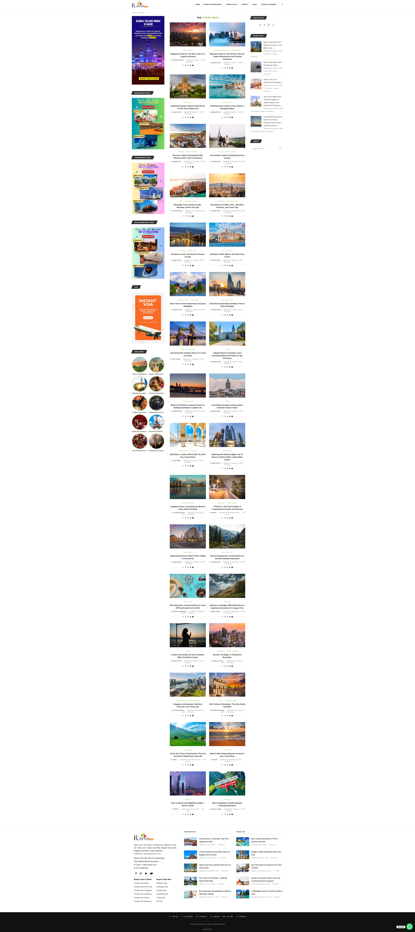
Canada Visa (161, 890)
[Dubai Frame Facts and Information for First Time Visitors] (190, 868)
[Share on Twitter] (188, 65)
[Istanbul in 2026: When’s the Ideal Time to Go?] (227, 235)
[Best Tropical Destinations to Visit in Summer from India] (242, 841)
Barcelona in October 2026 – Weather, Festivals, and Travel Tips (227, 206)
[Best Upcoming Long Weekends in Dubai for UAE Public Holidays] (190, 894)
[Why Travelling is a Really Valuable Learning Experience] (227, 783)
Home (198, 4)
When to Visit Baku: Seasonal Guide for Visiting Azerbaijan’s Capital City (188, 406)
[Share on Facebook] (185, 65)
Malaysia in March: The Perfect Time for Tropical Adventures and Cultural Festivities (227, 56)
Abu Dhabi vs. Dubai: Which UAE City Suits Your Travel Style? (188, 455)
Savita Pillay (176, 460)
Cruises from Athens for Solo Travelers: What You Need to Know (188, 655)
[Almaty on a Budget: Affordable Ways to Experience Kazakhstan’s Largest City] (227, 586)
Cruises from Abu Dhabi (143, 887)
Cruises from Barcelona (143, 901)
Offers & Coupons (268, 4)
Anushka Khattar (178, 60)
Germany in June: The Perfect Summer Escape (188, 255)
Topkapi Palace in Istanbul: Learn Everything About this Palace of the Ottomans (227, 355)
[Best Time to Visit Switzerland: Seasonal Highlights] (188, 284)
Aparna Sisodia (216, 809)
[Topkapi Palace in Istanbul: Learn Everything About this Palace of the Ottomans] (227, 333)
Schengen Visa (162, 887)
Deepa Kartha (216, 62)
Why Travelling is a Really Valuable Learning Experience (227, 804)
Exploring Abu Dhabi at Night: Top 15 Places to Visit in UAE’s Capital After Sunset (227, 457)
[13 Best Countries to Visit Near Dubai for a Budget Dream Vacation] (190, 854)
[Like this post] (183, 65)
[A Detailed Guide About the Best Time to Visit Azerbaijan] (227, 284)
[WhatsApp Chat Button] (409, 926)
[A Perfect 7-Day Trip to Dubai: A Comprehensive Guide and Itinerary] (227, 487)
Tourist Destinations (212, 4)
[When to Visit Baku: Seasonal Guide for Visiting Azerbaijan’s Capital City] (188, 385)
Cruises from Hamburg (142, 894)
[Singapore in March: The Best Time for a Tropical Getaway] (188, 34)
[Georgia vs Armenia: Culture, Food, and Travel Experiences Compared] (242, 881)
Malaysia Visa (161, 883)
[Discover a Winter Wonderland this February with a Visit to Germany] (188, 136)
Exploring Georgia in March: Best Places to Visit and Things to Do (188, 107)
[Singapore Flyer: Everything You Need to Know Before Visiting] (188, 487)
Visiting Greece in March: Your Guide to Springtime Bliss (227, 107)
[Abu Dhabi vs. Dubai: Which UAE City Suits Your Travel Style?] (188, 435)
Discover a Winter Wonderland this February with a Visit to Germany (188, 156)
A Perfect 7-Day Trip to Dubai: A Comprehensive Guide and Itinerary (227, 507)
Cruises (245, 4)
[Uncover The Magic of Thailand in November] (227, 635)
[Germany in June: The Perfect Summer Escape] (188, 235)
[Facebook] (136, 873)
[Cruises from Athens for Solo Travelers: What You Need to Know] (188, 635)
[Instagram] (141, 873)
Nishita (213, 512)
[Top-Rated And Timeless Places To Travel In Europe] (188, 333)
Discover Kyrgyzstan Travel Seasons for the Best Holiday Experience (227, 557)
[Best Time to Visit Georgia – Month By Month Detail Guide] (190, 881)
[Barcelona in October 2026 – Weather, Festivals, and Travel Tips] (227, 185)
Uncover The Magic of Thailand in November (227, 655)
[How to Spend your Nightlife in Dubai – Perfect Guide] (188, 783)
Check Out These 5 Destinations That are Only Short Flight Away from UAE (188, 754)
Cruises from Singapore (143, 890)
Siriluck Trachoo (218, 661)
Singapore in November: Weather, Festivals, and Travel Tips (187, 705)
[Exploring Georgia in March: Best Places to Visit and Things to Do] (188, 86)
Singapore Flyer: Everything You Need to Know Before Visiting (187, 507)
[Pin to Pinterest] (190, 65)
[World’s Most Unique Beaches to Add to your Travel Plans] (227, 734)
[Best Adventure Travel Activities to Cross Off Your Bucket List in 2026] (188, 586)
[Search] (282, 4)
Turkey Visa (160, 898)
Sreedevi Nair (176, 161)
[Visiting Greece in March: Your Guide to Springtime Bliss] (227, 86)
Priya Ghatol (176, 359)
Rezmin (214, 759)
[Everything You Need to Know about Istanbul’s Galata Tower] (227, 385)
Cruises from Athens (141, 898)
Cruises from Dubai (141, 883)
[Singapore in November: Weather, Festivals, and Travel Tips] (188, 685)
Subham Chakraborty (179, 611)
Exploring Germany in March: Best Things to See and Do (188, 557)
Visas (254, 4)
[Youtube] (151, 873)
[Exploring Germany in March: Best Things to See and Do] (188, 536)
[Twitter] (146, 873)
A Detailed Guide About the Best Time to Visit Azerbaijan (227, 304)
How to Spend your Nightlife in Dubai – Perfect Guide (188, 804)
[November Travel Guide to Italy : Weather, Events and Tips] (188, 185)
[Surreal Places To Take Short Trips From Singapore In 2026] (190, 841)
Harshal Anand (177, 211)
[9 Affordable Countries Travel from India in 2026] (242, 894)
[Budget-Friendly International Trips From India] (242, 854)
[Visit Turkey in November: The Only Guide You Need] (227, 685)
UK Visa (159, 901)
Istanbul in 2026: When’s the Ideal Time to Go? (227, 255)
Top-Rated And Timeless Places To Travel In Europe (188, 354)
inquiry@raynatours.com (152, 854)
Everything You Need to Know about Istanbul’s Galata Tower (227, 406)
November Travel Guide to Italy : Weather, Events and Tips (188, 206)
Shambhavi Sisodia (217, 710)
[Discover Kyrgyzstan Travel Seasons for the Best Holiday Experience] (227, 536)
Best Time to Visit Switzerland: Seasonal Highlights (188, 304)
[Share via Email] (193, 65)
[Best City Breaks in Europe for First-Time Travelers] (242, 868)
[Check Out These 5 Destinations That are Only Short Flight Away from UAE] (188, 734)
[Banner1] (148, 50)
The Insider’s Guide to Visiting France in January (227, 156)
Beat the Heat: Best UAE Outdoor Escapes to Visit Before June (273, 45)
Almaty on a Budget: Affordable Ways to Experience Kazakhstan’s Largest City (227, 606)
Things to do (231, 4)
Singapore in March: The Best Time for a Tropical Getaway (187, 55)
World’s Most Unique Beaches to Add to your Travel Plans (227, 754)
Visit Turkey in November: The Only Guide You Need (227, 705)
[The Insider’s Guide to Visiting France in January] (227, 136)
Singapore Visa (162, 894)
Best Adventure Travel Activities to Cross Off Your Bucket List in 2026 (188, 606)
